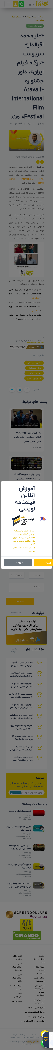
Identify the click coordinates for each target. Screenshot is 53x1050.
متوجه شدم (18, 562)
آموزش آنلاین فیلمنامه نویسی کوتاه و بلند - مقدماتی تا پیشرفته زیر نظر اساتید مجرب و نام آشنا (24, 537)
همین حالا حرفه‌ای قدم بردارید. (24, 549)
